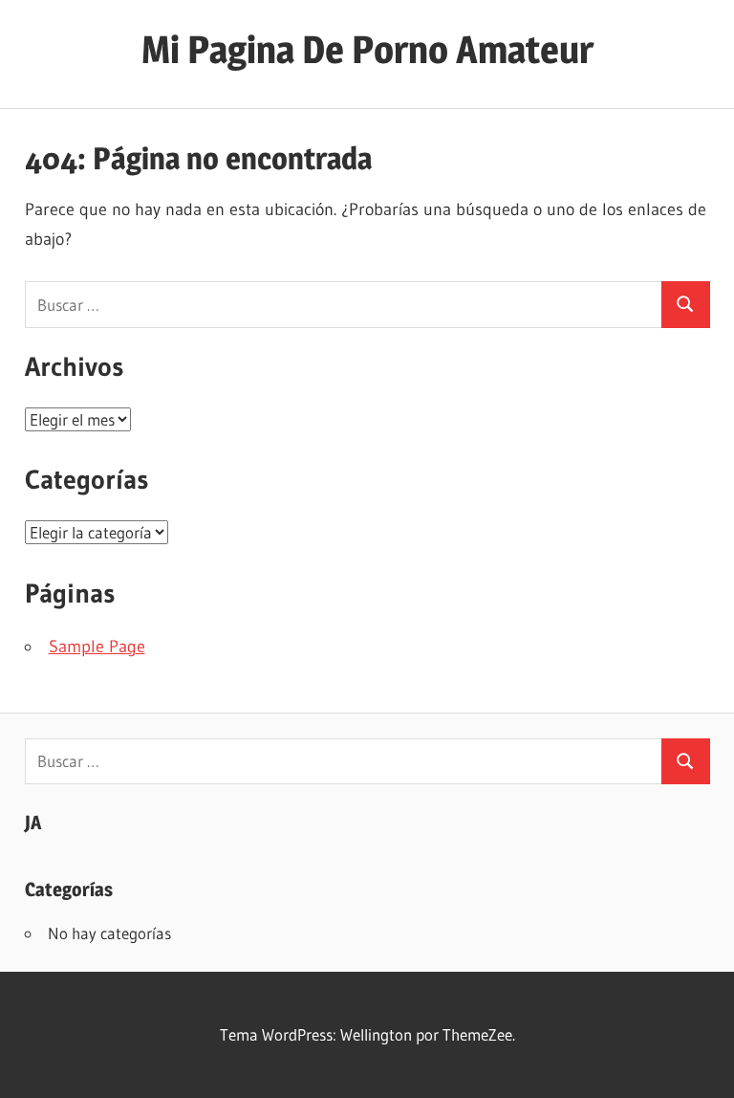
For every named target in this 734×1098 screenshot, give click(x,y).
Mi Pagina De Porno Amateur (367, 49)
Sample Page (97, 646)
